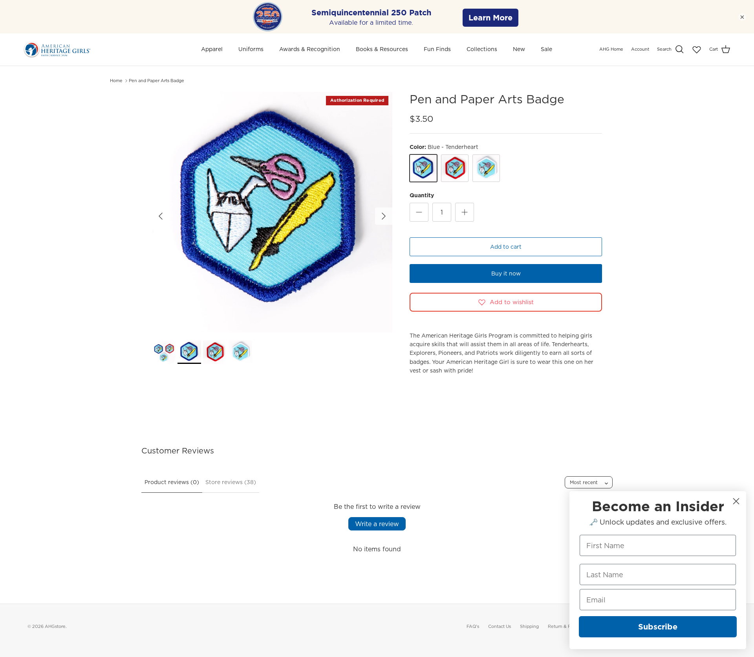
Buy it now (506, 273)
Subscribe (657, 626)
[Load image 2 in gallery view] (272, 212)
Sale (546, 49)
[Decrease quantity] (419, 212)
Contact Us (499, 626)
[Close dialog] (736, 501)
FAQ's (473, 626)
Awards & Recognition (309, 49)
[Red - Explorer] (455, 168)
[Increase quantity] (464, 212)
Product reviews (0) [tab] (172, 482)
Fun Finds (437, 49)
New (519, 49)
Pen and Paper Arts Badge (156, 80)
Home (116, 80)
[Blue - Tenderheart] (423, 168)
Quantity (422, 195)
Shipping (529, 626)
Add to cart (506, 247)
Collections (482, 49)
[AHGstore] (57, 49)
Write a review (377, 523)
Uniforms (251, 49)
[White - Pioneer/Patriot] (486, 168)
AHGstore (55, 626)
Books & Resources (382, 49)
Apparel (212, 49)
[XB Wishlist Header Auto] (696, 49)
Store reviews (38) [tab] (230, 482)
